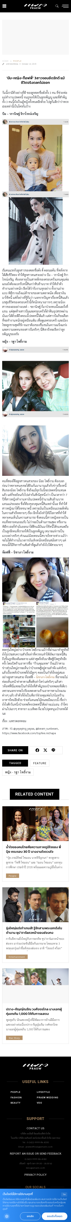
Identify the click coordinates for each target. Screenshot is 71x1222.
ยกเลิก (30, 1216)
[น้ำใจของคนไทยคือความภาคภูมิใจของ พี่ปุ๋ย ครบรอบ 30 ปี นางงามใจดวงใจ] (35, 823)
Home (5, 60)
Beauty (16, 1102)
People (17, 60)
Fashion (16, 1097)
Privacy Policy (35, 1174)
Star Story (14, 1037)
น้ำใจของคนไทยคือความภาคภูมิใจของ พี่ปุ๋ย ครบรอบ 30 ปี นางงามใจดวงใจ (33, 849)
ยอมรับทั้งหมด (54, 1216)
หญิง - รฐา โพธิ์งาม (18, 772)
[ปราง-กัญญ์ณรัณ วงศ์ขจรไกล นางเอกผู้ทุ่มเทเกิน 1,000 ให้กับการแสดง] (35, 985)
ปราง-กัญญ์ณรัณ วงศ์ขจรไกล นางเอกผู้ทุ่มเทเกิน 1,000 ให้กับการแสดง (34, 1011)
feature (39, 763)
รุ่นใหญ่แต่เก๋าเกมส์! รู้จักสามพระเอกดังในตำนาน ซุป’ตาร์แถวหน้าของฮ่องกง (34, 930)
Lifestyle (43, 1092)
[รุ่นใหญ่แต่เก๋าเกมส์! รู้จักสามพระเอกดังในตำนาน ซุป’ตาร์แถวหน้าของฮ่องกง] (35, 904)
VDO (39, 1102)
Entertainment (17, 956)
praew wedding (47, 1097)
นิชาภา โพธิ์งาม (45, 677)
